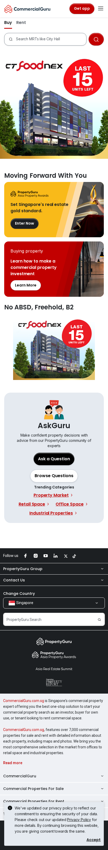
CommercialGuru (19, 776)
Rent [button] (21, 22)
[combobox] (51, 39)
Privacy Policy (79, 819)
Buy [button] (8, 22)
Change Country (19, 593)
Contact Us (14, 580)
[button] (54, 476)
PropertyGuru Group (22, 568)
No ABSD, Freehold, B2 (54, 347)
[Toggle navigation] (100, 8)
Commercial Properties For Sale (33, 788)
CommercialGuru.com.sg (23, 701)
